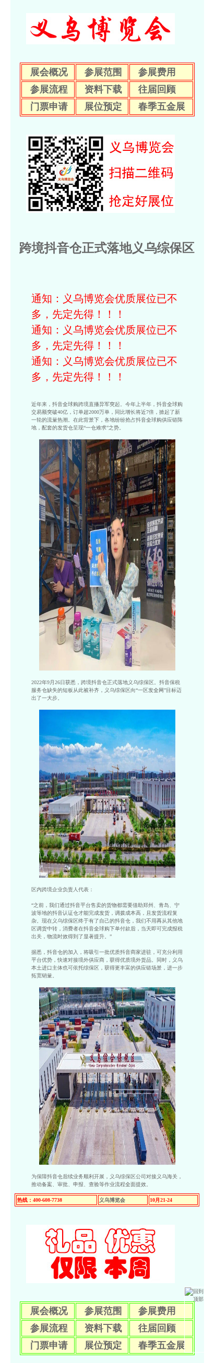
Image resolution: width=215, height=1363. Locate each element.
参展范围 (103, 72)
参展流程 (49, 89)
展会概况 (49, 72)
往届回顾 (157, 89)
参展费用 (157, 72)
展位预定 (103, 106)
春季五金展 (161, 106)
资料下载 (103, 89)
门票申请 (49, 106)
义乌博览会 (112, 1200)
